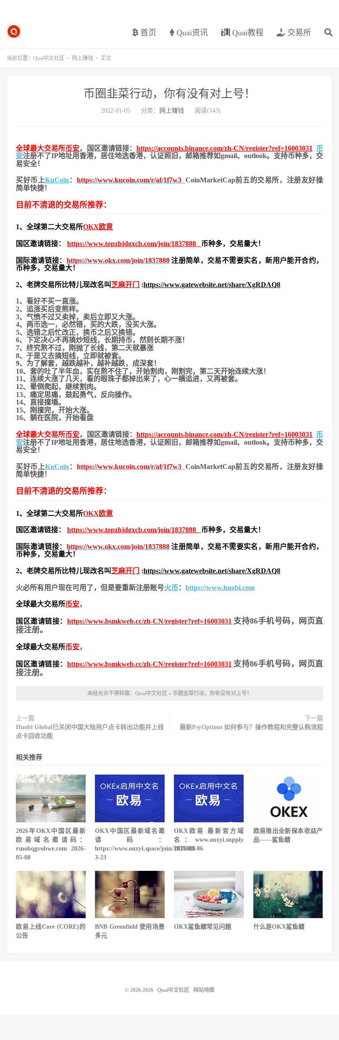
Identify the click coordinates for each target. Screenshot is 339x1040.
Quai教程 (247, 32)
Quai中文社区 (14, 31)
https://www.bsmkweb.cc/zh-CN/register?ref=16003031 (149, 621)
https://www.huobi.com (220, 587)
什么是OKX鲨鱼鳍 (279, 926)
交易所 (298, 32)
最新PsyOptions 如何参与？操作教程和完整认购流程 (251, 727)
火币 (171, 587)
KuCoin (57, 180)
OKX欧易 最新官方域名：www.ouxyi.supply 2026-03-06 (209, 840)
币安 (72, 148)
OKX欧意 (98, 227)
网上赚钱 (82, 58)
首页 (147, 32)
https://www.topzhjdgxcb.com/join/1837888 (134, 243)
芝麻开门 (125, 284)
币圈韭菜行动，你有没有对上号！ (169, 93)
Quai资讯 (191, 32)
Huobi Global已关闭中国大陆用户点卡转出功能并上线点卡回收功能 (90, 731)
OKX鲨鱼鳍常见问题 (202, 926)
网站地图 (204, 990)
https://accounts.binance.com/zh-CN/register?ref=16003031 (224, 148)
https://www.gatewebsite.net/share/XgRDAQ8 (211, 284)
